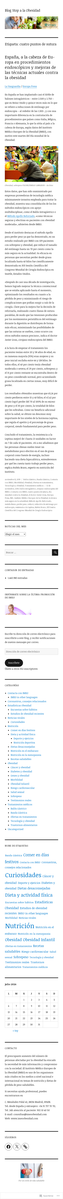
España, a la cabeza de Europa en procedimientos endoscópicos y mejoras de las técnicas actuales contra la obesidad (31, 67)
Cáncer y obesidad (20, 767)
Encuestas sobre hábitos (24, 709)
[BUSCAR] (55, 552)
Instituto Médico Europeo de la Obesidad (31, 498)
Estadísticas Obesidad (19, 705)
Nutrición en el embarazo (24, 750)
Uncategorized (15, 829)
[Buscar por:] (28, 552)
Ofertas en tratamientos (43, 482)
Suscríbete (13, 662)
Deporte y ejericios (24, 738)
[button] (31, 1173)
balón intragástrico (28, 488)
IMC (11, 498)
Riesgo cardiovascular (23, 788)
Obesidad (28, 482)
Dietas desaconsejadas (23, 746)
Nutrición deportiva (24, 742)
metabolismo (10, 504)
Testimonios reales (21, 800)
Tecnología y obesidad (14, 485)
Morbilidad (19, 482)
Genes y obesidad (20, 775)
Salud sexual (17, 792)
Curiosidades (18, 722)
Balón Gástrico (29, 479)
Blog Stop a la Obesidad (22, 10)
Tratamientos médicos (34, 485)
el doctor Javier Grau (37, 495)
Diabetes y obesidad (21, 771)
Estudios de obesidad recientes (27, 713)
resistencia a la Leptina (24, 507)
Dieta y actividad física (23, 734)
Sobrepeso (16, 796)
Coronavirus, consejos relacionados (27, 701)
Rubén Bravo (40, 507)
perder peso (22, 504)
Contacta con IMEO (19, 491)
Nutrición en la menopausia (26, 755)
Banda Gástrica (43, 479)
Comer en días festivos (23, 730)
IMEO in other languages (24, 697)
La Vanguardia (13, 86)
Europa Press (30, 86)
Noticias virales (16, 717)
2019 (17, 488)
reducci (31, 504)
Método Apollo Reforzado (21, 216)
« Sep (15, 1030)
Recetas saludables (21, 759)
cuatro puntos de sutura (38, 491)
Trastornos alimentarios (24, 825)
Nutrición (13, 726)
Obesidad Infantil (20, 783)
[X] (17, 1146)
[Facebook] (8, 1146)
